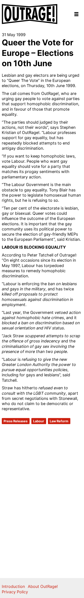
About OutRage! (43, 586)
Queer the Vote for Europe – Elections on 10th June (37, 52)
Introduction (13, 586)
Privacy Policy (15, 591)
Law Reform (59, 421)
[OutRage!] (30, 12)
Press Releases (16, 421)
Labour (38, 421)
